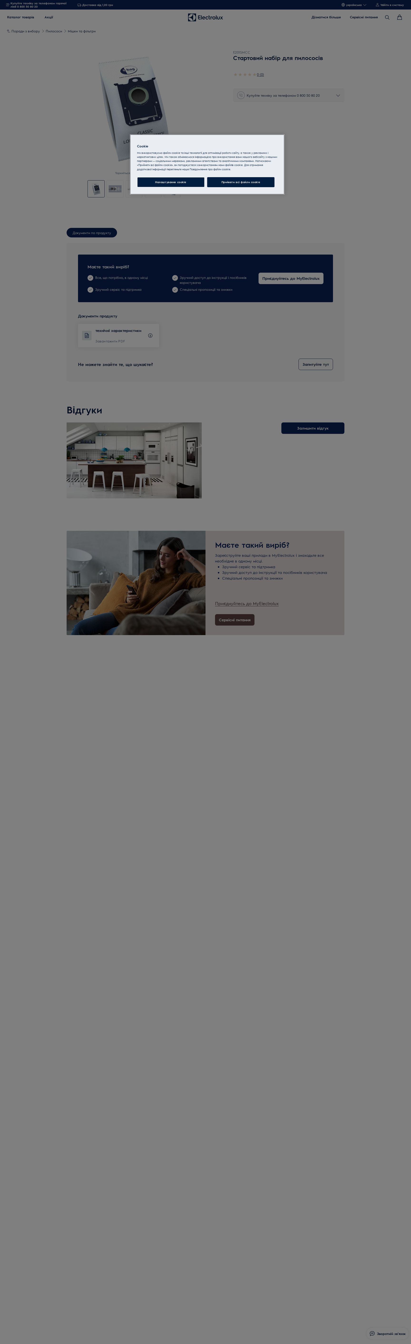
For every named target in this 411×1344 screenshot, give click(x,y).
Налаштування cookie (170, 182)
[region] (207, 164)
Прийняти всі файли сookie (240, 182)
